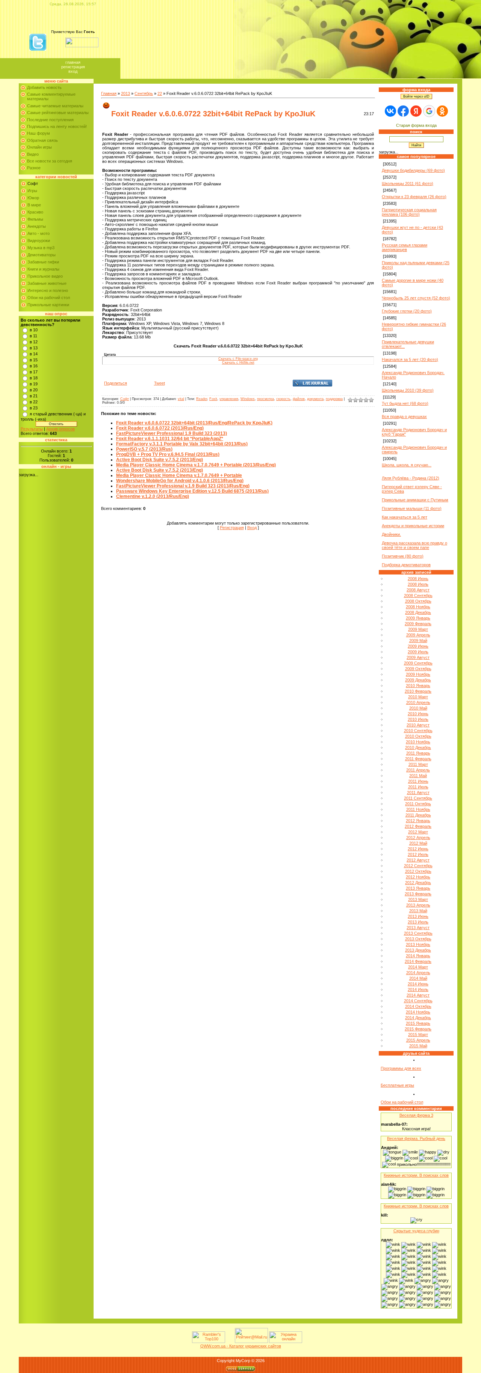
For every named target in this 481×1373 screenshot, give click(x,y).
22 (159, 93)
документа (315, 399)
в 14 (34, 354)
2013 (125, 93)
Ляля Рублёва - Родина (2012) (410, 478)
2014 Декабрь (418, 1017)
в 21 (34, 396)
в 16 (34, 366)
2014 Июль (418, 989)
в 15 (34, 360)
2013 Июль (418, 922)
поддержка (334, 399)
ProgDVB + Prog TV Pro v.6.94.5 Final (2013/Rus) (167, 454)
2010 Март (418, 697)
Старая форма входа (416, 125)
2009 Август (418, 657)
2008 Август (418, 590)
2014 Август (418, 995)
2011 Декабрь (418, 815)
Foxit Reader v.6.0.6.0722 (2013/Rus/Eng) (160, 428)
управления (228, 399)
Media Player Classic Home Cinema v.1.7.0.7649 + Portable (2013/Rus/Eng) (196, 465)
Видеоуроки (38, 240)
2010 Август (418, 725)
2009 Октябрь (418, 668)
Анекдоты (36, 226)
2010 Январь (418, 685)
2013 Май (418, 910)
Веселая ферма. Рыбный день (416, 1138)
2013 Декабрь (418, 950)
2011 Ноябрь (418, 809)
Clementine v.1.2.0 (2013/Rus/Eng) (152, 496)
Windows (247, 399)
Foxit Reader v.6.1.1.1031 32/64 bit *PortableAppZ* (169, 438)
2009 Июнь (418, 646)
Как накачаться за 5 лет (404, 517)
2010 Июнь (418, 713)
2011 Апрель (418, 770)
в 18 (34, 378)
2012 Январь (418, 820)
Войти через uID (416, 96)
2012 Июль (418, 854)
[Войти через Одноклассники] (442, 111)
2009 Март (418, 629)
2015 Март (418, 1034)
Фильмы (35, 219)
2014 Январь (418, 955)
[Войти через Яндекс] (416, 111)
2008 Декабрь (418, 612)
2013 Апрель (418, 905)
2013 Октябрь (418, 939)
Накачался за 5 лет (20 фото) (410, 359)
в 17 (34, 372)
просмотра (265, 399)
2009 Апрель (418, 635)
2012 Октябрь (418, 871)
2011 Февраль (418, 758)
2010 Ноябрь (418, 742)
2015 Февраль (418, 1029)
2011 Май (418, 775)
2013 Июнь (418, 916)
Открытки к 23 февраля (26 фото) (414, 196)
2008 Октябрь (418, 601)
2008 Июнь (418, 578)
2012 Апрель (418, 837)
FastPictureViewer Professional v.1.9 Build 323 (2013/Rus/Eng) (183, 486)
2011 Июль (418, 787)
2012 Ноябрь (418, 877)
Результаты (32, 429)
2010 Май (418, 708)
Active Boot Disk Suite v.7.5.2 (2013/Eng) (159, 459)
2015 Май (418, 1046)
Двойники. (391, 534)
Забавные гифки (43, 262)
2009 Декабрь (418, 680)
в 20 (34, 390)
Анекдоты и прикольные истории (413, 525)
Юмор (33, 197)
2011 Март (418, 764)
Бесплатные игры (397, 1085)
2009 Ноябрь (418, 674)
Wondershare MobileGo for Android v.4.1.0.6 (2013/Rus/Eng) (180, 480)
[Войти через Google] (429, 111)
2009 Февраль (418, 623)
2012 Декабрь (418, 882)
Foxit (213, 399)
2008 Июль (418, 584)
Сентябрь (144, 93)
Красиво (35, 212)
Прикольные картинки (48, 304)
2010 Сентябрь (418, 730)
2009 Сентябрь (418, 663)
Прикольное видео (45, 276)
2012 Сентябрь (418, 865)
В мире (34, 205)
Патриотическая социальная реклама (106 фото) (409, 212)
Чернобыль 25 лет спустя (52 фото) (416, 298)
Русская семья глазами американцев (404, 247)
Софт (32, 183)
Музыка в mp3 (40, 247)
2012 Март (418, 832)
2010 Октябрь (418, 736)
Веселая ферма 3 (416, 1115)
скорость (283, 399)
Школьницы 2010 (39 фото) (408, 390)
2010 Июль (418, 719)
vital (181, 399)
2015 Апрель (418, 1040)
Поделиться (115, 383)
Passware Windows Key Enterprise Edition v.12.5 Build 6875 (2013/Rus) (192, 491)
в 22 (34, 402)
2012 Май (418, 843)
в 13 (34, 348)
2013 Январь (418, 888)
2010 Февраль (418, 691)
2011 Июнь (418, 781)
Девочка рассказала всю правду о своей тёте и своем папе (414, 545)
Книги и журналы (43, 269)
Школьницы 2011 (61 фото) (407, 183)
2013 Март (418, 899)
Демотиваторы (41, 255)
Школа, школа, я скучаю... (406, 465)
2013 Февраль (418, 894)
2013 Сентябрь (418, 933)
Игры (32, 190)
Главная (72, 62)
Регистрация (73, 67)
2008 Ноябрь (418, 607)
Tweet (159, 383)
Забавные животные (47, 283)
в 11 (33, 336)
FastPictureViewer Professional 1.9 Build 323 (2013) (171, 433)
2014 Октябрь (418, 1006)
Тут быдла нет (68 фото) (405, 403)
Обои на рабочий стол (48, 297)
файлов (299, 399)
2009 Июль (418, 652)
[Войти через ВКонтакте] (390, 111)
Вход (72, 71)
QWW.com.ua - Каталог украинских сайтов (240, 1346)
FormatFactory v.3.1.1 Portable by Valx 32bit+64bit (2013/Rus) (182, 444)
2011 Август (418, 792)
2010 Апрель (418, 702)
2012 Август (418, 860)
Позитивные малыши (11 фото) (412, 508)
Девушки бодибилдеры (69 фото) (413, 170)
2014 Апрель (418, 972)
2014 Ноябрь (418, 1012)
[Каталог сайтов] (229, 1341)
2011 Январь (418, 753)
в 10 (34, 330)
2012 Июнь (418, 849)
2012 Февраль (418, 826)
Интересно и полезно (47, 290)
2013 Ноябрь (418, 944)
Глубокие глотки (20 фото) (407, 311)
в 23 (34, 408)
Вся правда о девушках (404, 416)
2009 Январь (418, 618)
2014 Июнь (418, 984)
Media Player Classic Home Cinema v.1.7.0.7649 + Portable (179, 475)
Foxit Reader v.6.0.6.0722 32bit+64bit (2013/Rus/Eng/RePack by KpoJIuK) (194, 423)
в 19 (34, 384)
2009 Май (418, 640)
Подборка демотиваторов (406, 564)
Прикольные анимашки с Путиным (415, 500)
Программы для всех (401, 1068)
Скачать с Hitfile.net (238, 362)
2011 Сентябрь (418, 798)
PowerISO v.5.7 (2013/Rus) (144, 449)
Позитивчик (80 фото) (403, 556)
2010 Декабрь (418, 747)
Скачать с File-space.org (238, 359)
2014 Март (418, 967)
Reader (201, 399)
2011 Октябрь (418, 804)
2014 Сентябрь (418, 1001)
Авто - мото (38, 233)
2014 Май (418, 978)
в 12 (34, 342)
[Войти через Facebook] (403, 111)
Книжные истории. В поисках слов (416, 1175)
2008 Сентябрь (418, 595)
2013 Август (418, 927)
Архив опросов (60, 429)
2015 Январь (418, 1023)
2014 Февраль (418, 961)
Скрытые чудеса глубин (416, 1231)
